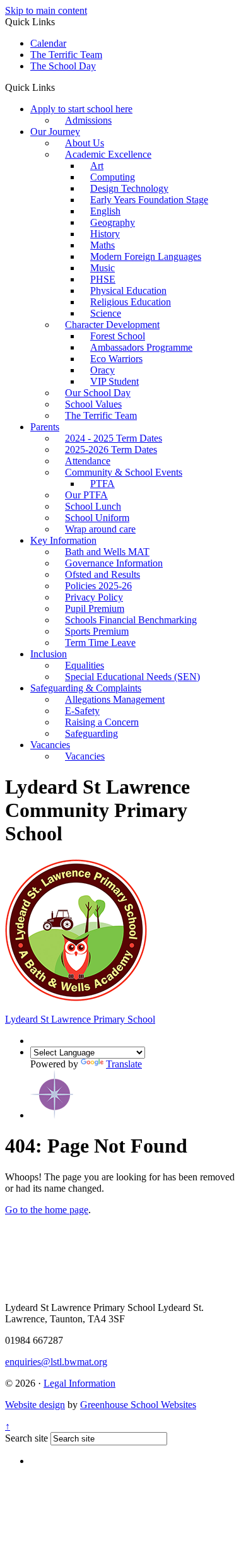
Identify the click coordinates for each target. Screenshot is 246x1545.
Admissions (88, 120)
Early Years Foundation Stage (149, 199)
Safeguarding (91, 733)
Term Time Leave (100, 642)
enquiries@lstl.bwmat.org (56, 1361)
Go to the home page (46, 1209)
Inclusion (48, 654)
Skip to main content (46, 10)
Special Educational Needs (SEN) (132, 676)
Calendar (48, 43)
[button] (59, 87)
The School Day (63, 66)
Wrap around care (100, 529)
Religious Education (130, 302)
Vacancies (50, 744)
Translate (124, 1064)
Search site (26, 1438)
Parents (44, 426)
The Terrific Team (66, 54)
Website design (35, 1404)
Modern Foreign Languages (145, 256)
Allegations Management (115, 699)
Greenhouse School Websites (138, 1404)
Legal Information (79, 1383)
